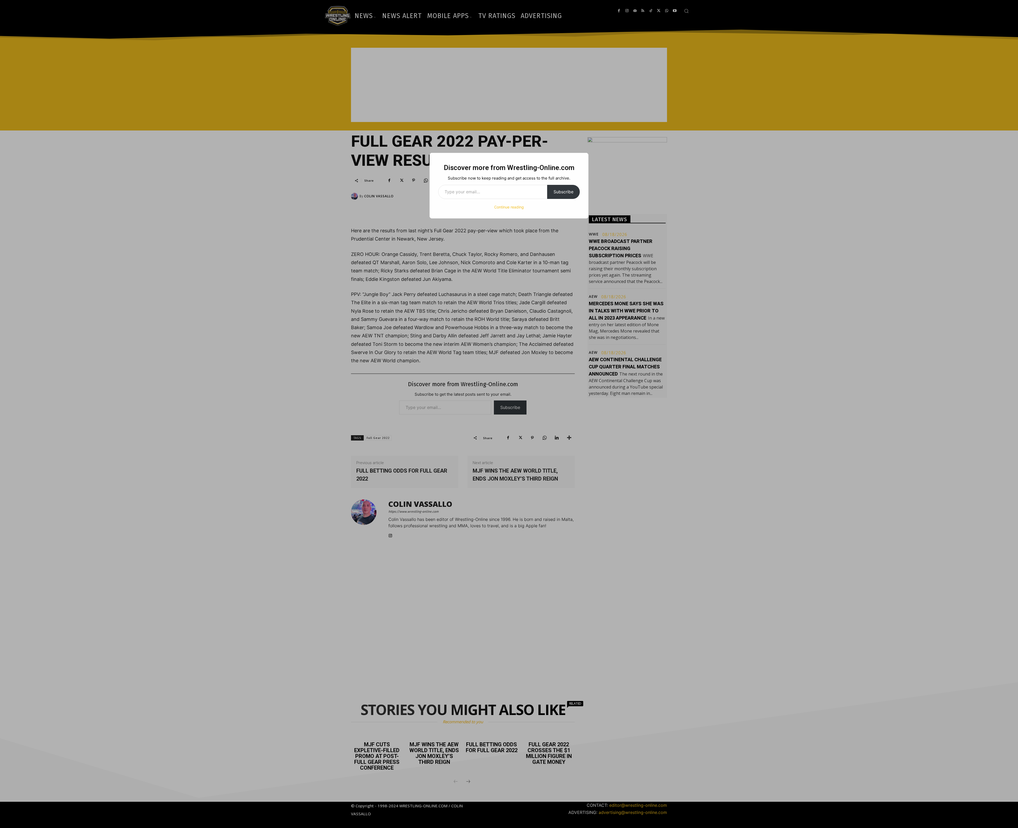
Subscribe (563, 191)
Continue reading (509, 207)
